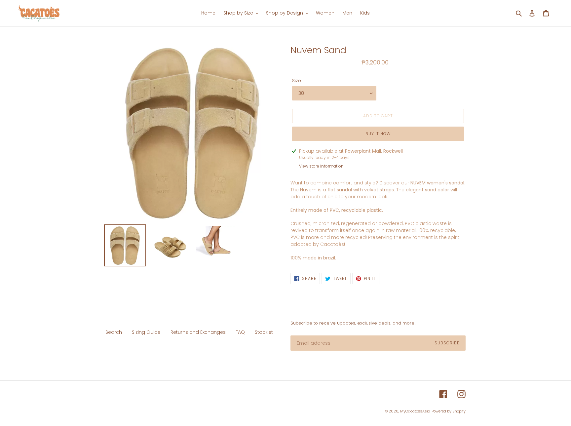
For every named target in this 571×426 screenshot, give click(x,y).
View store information (321, 166)
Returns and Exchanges (198, 332)
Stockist (264, 332)
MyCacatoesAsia (415, 411)
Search (113, 332)
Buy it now (378, 133)
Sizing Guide (146, 332)
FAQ (240, 332)
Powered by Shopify (449, 411)
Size (296, 80)
